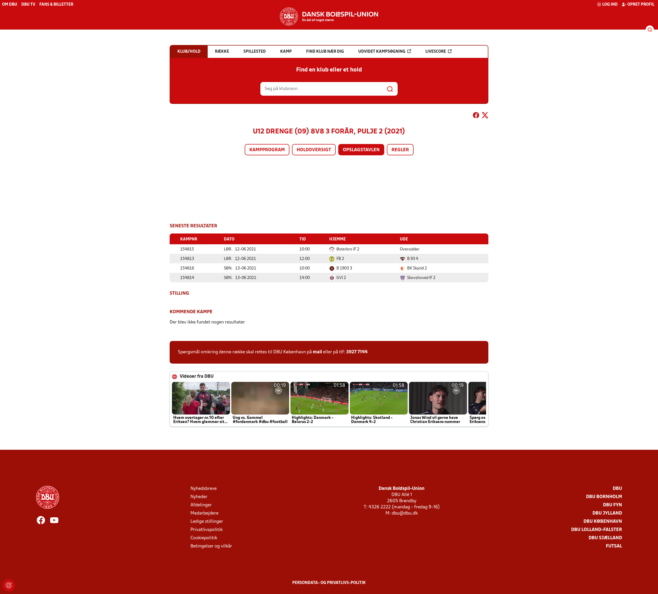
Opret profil (640, 4)
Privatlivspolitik (206, 530)
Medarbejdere (204, 513)
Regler (400, 150)
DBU (617, 489)
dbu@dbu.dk (405, 513)
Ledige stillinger (206, 521)
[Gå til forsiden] (329, 16)
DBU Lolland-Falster (596, 530)
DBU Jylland (607, 513)
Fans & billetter (56, 4)
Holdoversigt (314, 150)
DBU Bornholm (604, 497)
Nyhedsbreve (203, 489)
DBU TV (28, 4)
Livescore (435, 51)
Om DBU (9, 4)
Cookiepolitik (203, 538)
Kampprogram (267, 150)
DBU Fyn (612, 505)
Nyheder (198, 497)
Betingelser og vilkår (211, 546)
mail (317, 352)
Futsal (614, 546)
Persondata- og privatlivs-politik (329, 583)
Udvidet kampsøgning (381, 51)
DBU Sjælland (605, 538)
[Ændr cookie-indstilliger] (9, 585)
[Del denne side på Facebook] (476, 116)
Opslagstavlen (361, 150)
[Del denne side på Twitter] (485, 116)
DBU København (602, 521)
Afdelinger (201, 505)
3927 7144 (357, 352)
